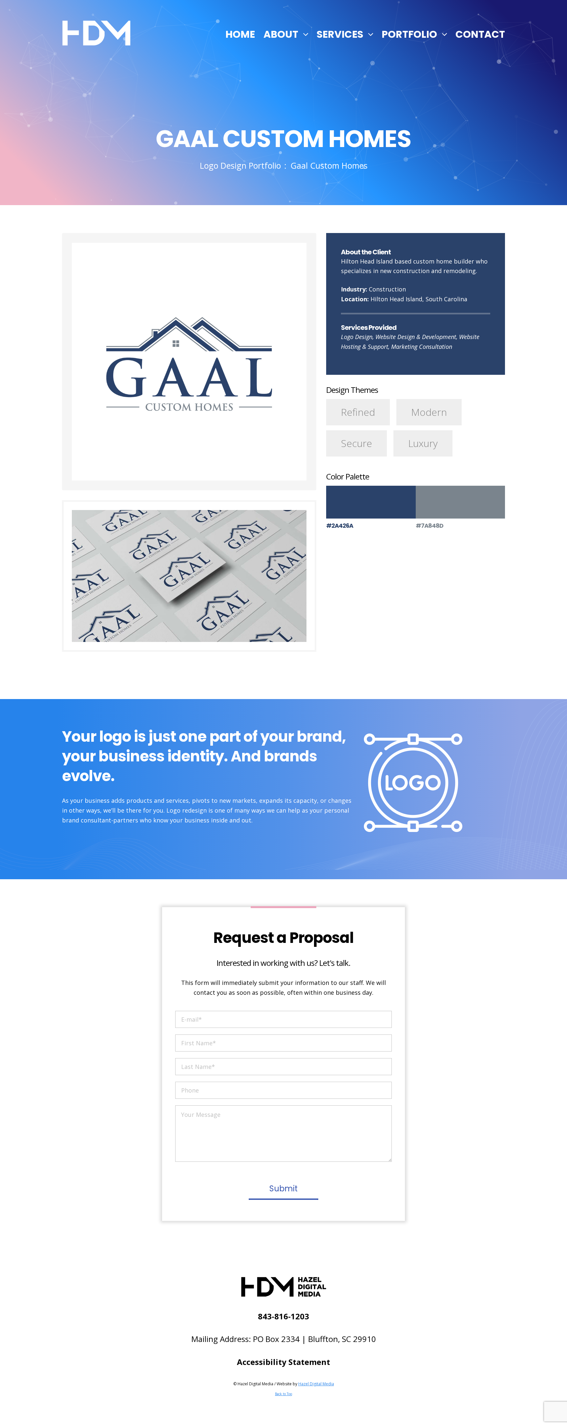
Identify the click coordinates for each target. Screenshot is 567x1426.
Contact (480, 34)
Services (340, 34)
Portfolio (409, 34)
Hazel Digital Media (316, 1384)
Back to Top (283, 1394)
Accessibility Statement (283, 1361)
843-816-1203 (283, 1316)
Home (240, 34)
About (280, 34)
